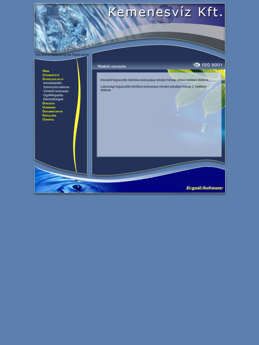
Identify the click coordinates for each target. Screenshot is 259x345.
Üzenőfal (48, 119)
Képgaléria (49, 115)
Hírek (46, 71)
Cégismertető (50, 75)
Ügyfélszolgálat (52, 79)
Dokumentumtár (52, 111)
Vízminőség (49, 107)
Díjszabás (48, 103)
